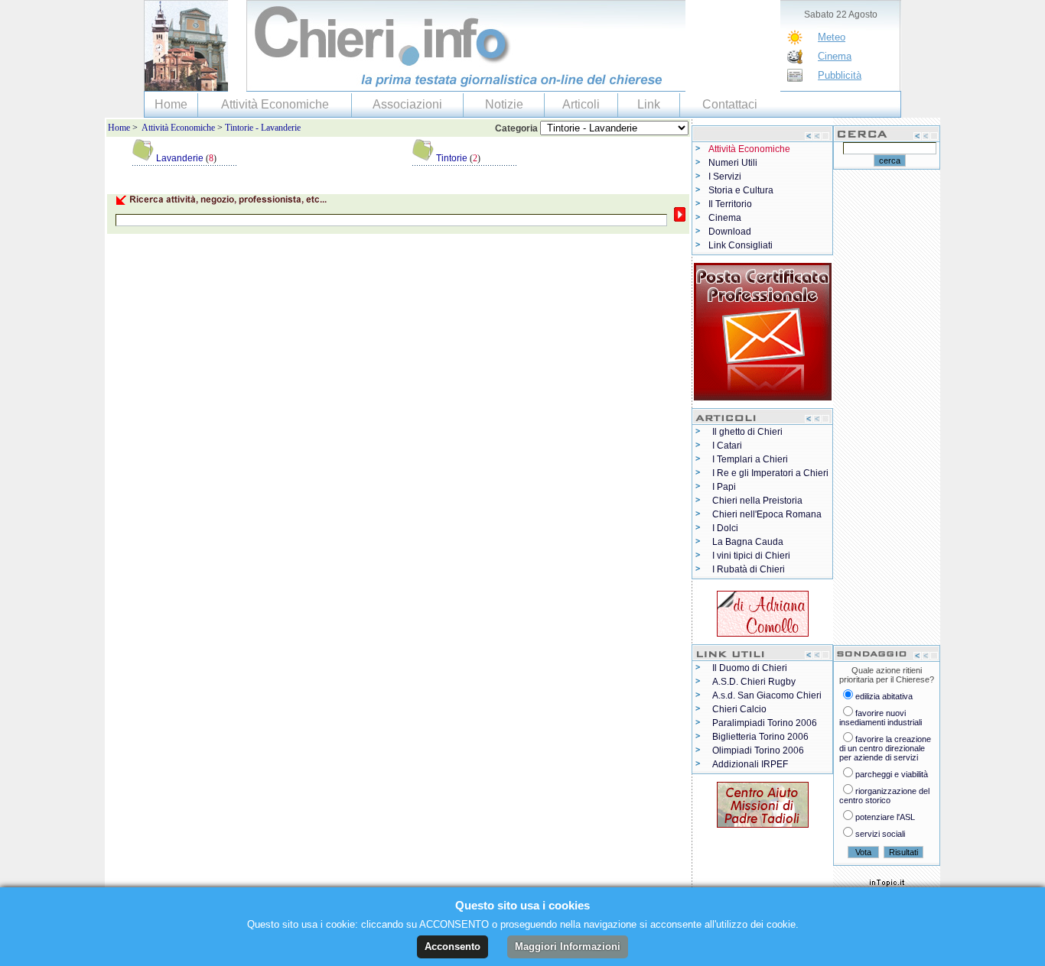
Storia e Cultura (740, 190)
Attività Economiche (275, 104)
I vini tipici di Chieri (751, 555)
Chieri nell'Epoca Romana (767, 514)
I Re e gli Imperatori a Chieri (770, 473)
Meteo (831, 37)
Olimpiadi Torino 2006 (758, 750)
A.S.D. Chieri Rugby (754, 681)
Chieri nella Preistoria (757, 500)
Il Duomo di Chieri (749, 668)
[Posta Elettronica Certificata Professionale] (763, 328)
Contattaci (729, 104)
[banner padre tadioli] (763, 801)
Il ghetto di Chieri (747, 431)
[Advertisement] (284, 252)
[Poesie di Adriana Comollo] (763, 610)
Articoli (581, 104)
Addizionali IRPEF (750, 764)
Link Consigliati (740, 245)
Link (648, 104)
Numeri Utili (732, 162)
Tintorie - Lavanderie (263, 127)
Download (729, 231)
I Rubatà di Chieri (748, 569)
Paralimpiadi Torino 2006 (764, 723)
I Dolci (725, 528)
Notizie (504, 104)
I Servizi (724, 176)
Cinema (834, 56)
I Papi (724, 486)
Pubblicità (839, 75)
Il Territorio (730, 204)
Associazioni (407, 104)
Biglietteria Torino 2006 (760, 736)
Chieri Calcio (739, 709)
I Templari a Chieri (750, 459)
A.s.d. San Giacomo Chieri (767, 695)
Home (171, 104)
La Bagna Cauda (747, 541)
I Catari (727, 445)
